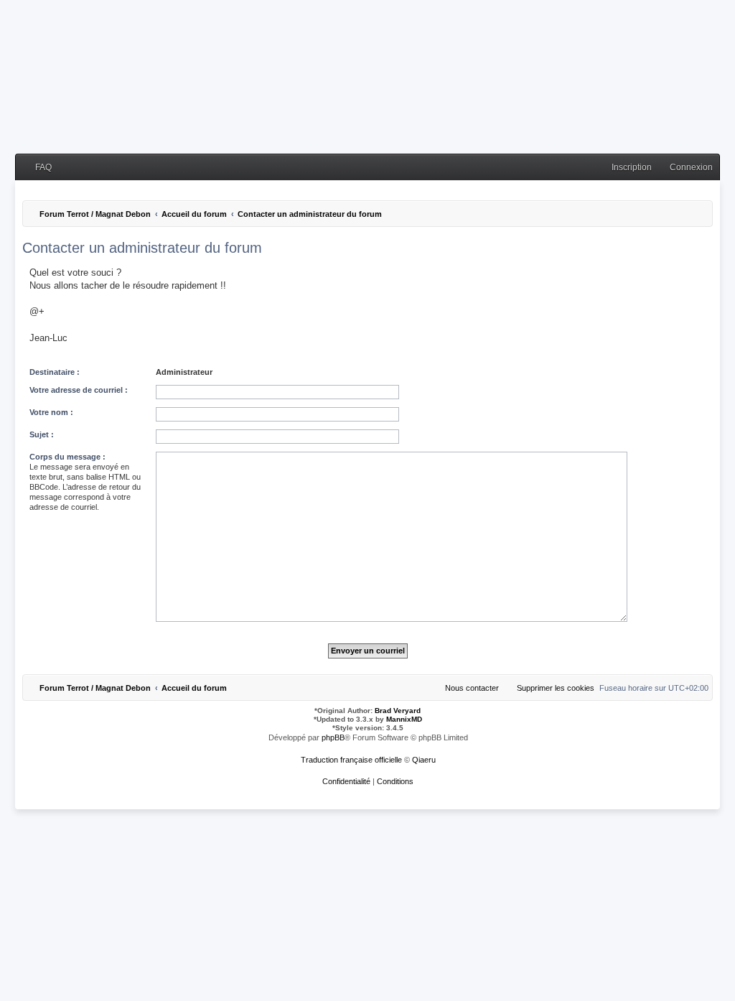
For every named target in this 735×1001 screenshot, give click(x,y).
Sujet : (41, 434)
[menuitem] (37, 167)
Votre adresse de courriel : (78, 390)
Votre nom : (51, 412)
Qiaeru (424, 759)
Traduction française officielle (351, 759)
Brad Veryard (398, 710)
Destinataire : (54, 372)
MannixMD (404, 719)
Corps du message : (67, 456)
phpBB (333, 737)
